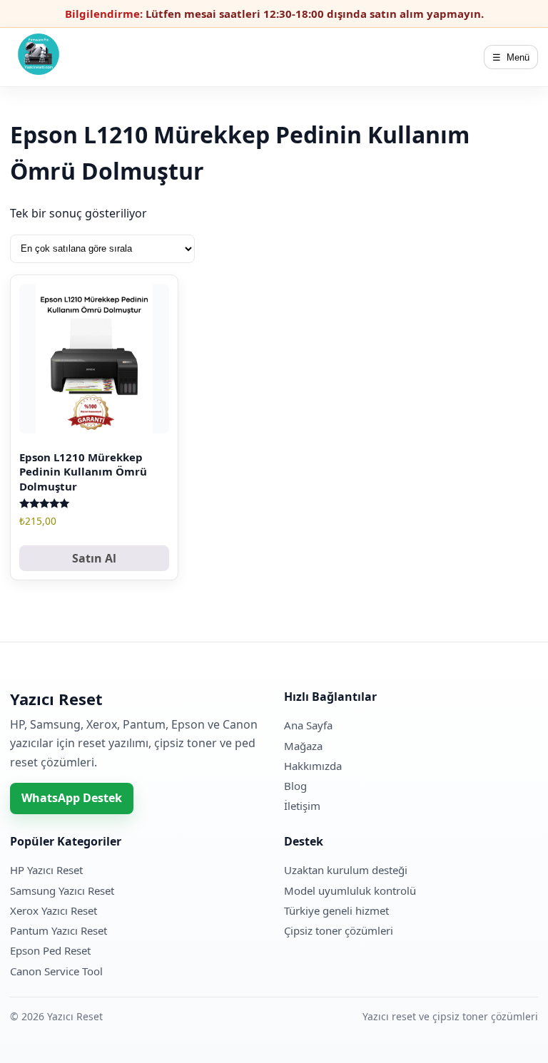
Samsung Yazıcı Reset (62, 890)
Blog (295, 786)
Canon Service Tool (56, 971)
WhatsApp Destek (71, 798)
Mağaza (303, 746)
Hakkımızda (313, 766)
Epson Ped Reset (50, 950)
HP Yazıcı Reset (46, 870)
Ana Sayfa (308, 725)
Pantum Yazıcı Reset (58, 930)
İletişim (302, 805)
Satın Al (94, 558)
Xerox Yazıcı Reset (53, 910)
